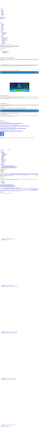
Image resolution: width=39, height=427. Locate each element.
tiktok (32, 190)
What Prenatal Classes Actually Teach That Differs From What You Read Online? (13, 128)
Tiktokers (2, 161)
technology (24, 190)
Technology (2, 13)
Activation (2, 173)
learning (17, 112)
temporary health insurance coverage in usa (28, 190)
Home (2, 31)
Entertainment (2, 14)
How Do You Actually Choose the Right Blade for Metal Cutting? (7, 285)
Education (2, 11)
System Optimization (5, 38)
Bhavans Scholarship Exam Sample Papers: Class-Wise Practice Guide (11, 123)
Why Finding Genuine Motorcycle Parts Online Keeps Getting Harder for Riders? (8, 185)
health (6, 188)
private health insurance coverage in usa (11, 190)
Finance (2, 156)
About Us (2, 180)
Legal (2, 12)
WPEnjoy (10, 426)
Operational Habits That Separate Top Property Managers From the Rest (7, 186)
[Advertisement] (18, 21)
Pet (30, 174)
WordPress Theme (6, 426)
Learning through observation (5, 51)
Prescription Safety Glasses (5, 190)
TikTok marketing (34, 190)
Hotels (3, 43)
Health (3, 34)
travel (36, 190)
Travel (2, 29)
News (2, 27)
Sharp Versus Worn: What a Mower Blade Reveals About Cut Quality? (8, 165)
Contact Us (2, 181)
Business (2, 153)
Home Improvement (5, 33)
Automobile (2, 10)
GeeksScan (2, 17)
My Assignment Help (34, 189)
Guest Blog (4, 42)
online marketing (1, 190)
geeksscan (3, 47)
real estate (14, 190)
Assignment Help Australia (15, 187)
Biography (4, 40)
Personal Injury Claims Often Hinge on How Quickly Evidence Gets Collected (9, 167)
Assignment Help (7, 187)
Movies (3, 41)
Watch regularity (4, 52)
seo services (17, 190)
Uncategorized (10, 175)
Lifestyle (2, 28)
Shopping (19, 190)
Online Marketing (3, 159)
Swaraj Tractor (22, 190)
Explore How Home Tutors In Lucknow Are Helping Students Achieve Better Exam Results (14, 125)
